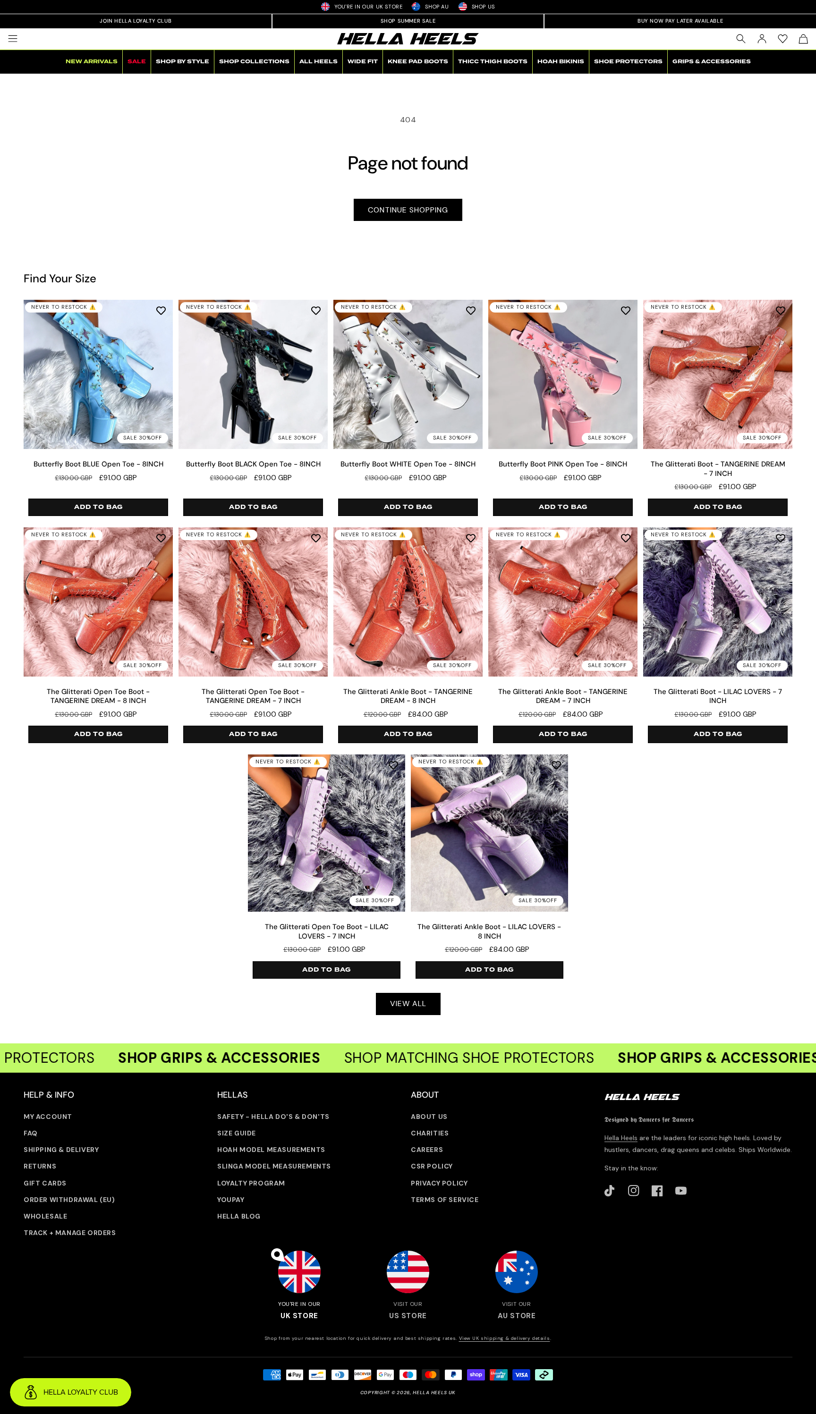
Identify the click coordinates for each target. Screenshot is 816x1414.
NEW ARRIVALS (92, 62)
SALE (137, 62)
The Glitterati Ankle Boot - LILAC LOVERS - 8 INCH (489, 932)
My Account (48, 1116)
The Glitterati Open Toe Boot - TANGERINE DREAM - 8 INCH (98, 696)
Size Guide (236, 1133)
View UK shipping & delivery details (504, 1338)
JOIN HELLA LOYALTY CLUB (135, 20)
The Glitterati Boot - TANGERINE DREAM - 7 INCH (718, 469)
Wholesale (45, 1216)
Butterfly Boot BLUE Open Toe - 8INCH (98, 464)
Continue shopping (408, 210)
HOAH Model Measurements (271, 1149)
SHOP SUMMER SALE (408, 20)
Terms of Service (445, 1199)
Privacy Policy (439, 1183)
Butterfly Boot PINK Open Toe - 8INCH (563, 464)
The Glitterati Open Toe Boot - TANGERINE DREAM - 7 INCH (253, 696)
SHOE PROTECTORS (628, 62)
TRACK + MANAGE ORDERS (70, 1232)
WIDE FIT (363, 62)
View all (408, 1003)
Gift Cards (45, 1183)
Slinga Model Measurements (274, 1166)
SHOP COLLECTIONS (254, 62)
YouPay (231, 1199)
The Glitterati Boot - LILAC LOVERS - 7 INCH (718, 696)
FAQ (31, 1133)
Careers (427, 1149)
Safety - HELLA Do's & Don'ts (273, 1116)
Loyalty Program (251, 1183)
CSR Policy (432, 1166)
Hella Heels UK (434, 1392)
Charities (430, 1133)
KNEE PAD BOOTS (418, 62)
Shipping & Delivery (61, 1149)
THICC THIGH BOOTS (492, 62)
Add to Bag (98, 507)
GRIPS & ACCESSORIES (711, 62)
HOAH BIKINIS (560, 62)
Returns (40, 1166)
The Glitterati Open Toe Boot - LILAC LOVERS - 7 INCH (327, 932)
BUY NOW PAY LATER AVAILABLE (680, 20)
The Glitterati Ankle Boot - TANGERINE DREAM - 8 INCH (408, 696)
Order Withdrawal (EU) (69, 1199)
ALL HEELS (318, 62)
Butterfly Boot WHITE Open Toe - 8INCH (408, 464)
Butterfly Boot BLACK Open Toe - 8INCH (253, 464)
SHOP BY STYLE (182, 62)
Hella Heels (621, 1138)
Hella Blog (239, 1216)
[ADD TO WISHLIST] (161, 310)
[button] (12, 38)
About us (429, 1116)
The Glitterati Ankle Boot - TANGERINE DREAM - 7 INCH (563, 696)
